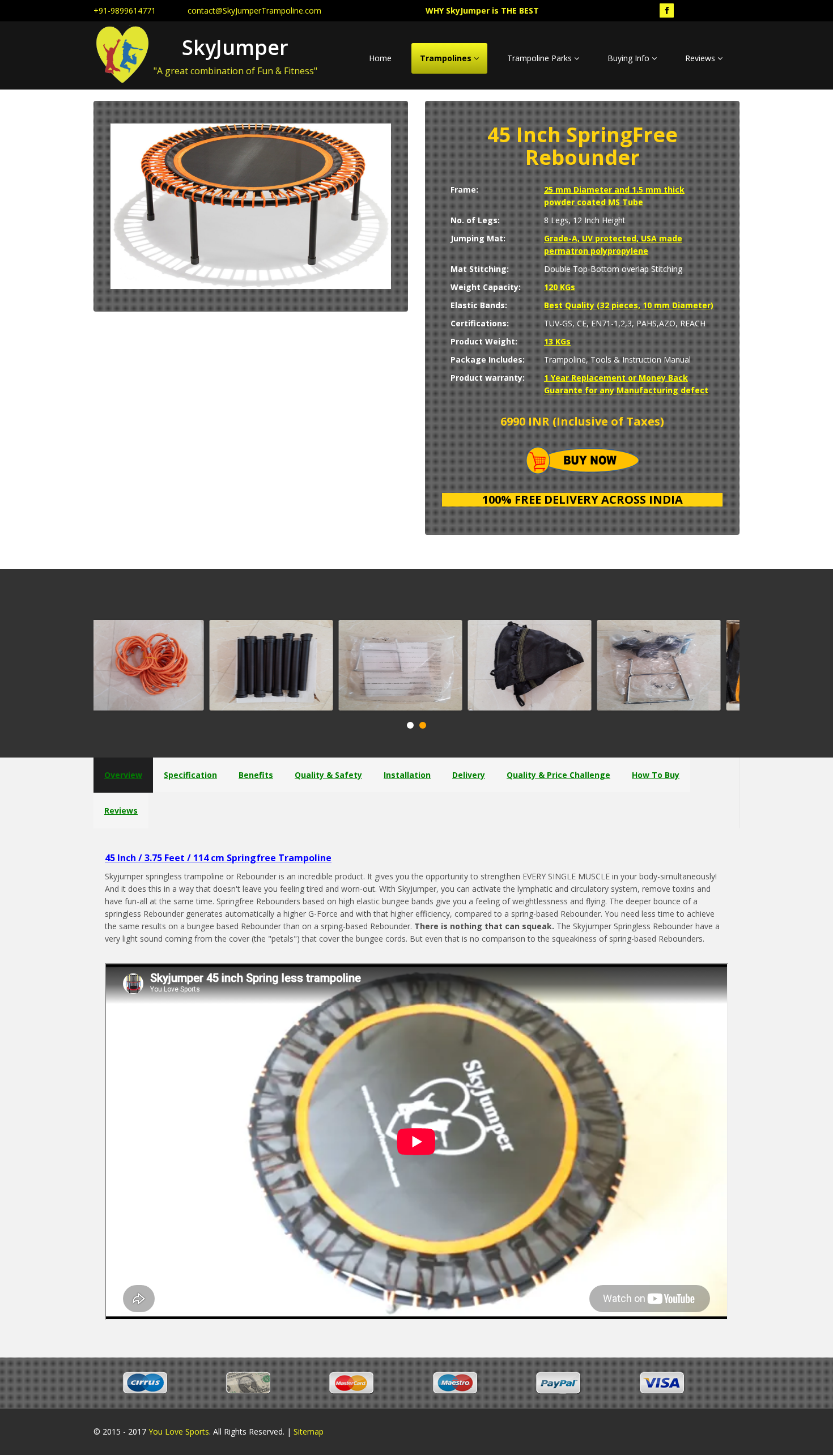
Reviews (701, 58)
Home (380, 58)
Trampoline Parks (540, 58)
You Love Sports (178, 1431)
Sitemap (309, 1431)
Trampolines (447, 58)
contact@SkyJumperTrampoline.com (254, 10)
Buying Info (629, 58)
